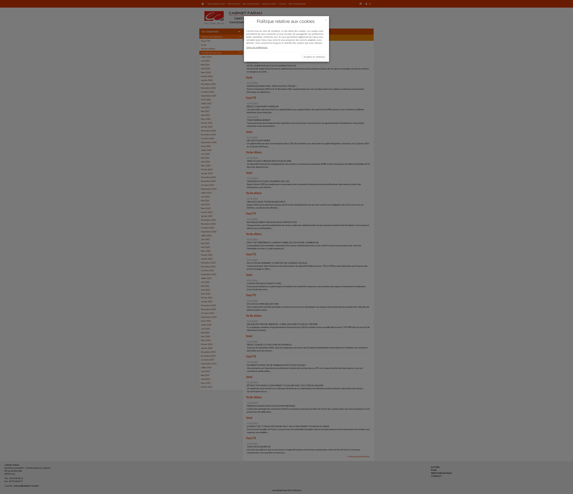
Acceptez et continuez (314, 56)
